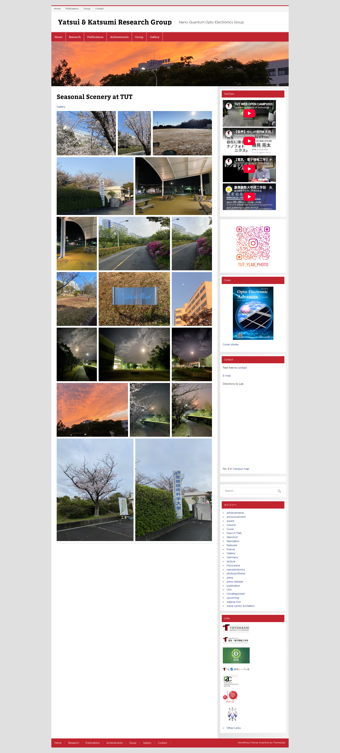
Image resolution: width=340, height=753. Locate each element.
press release (235, 581)
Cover (230, 529)
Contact (99, 8)
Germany (232, 557)
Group (87, 8)
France (231, 549)
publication (233, 585)
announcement (236, 516)
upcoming (233, 597)
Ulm (229, 589)
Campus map (241, 468)
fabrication (233, 541)
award (230, 521)
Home (57, 8)
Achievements (119, 37)
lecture (231, 561)
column (231, 525)
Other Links (234, 728)
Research (75, 37)
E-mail (227, 375)
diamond (232, 537)
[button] (86, 133)
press (230, 577)
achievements (235, 512)
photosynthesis (236, 573)
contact (242, 367)
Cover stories (231, 344)
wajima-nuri (234, 601)
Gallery (154, 37)
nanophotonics (236, 569)
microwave (233, 565)
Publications (72, 8)
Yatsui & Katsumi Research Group (115, 21)
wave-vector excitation (241, 606)
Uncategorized (236, 593)
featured (232, 545)
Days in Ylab (234, 533)
